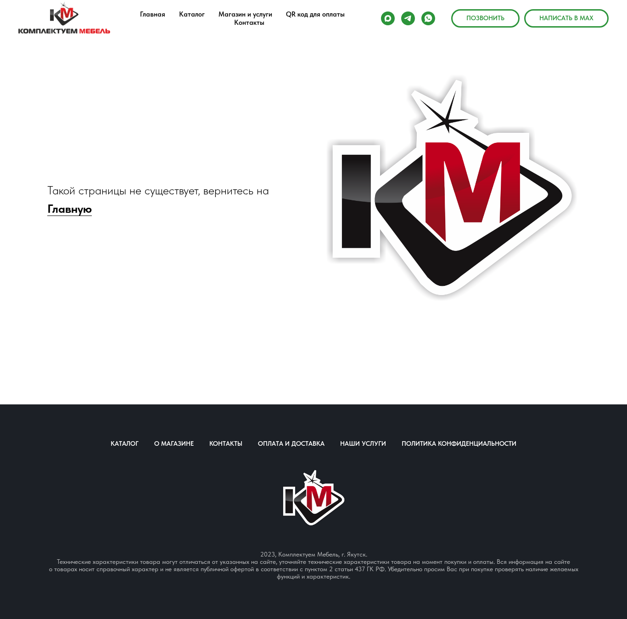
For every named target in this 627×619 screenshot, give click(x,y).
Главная (152, 14)
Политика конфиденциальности (459, 443)
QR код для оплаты (315, 14)
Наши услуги (363, 443)
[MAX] (388, 18)
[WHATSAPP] (428, 18)
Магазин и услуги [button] (245, 14)
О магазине (174, 443)
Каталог (125, 443)
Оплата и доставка (291, 443)
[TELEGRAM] (408, 18)
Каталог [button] (192, 14)
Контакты (249, 22)
